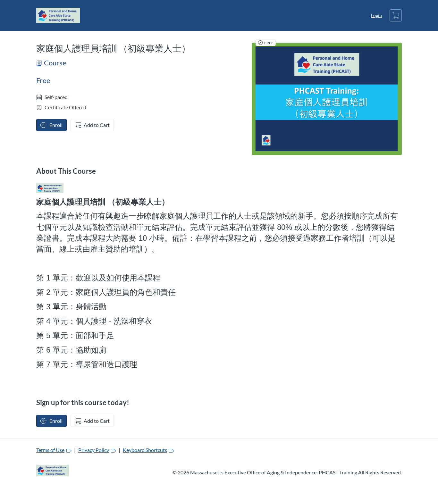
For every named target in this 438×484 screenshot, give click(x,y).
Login (376, 15)
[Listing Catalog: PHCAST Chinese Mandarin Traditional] (49, 188)
